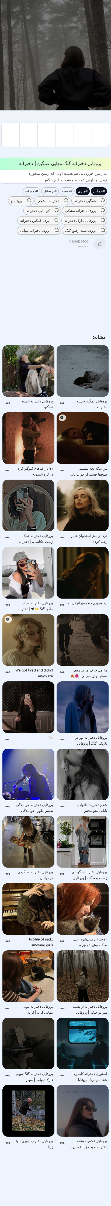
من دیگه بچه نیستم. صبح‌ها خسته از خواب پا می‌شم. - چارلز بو (90, 471)
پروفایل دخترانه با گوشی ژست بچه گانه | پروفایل (89, 875)
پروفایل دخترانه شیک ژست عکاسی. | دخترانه (36, 538)
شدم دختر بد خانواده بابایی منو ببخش (92, 807)
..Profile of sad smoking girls (41, 942)
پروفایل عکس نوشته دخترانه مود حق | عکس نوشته (90, 1144)
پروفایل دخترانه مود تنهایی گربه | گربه (38, 1009)
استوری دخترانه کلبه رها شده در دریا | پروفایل (89, 1076)
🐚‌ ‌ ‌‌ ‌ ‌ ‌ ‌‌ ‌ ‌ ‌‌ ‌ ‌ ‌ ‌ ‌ (45, 737)
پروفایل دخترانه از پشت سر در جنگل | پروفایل (89, 1009)
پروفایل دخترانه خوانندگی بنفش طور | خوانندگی (34, 807)
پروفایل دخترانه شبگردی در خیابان (35, 875)
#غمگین (99, 191)
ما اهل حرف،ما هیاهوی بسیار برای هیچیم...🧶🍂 (88, 673)
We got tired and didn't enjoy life (34, 673)
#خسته (67, 191)
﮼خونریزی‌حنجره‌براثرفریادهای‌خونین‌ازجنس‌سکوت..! (87, 603)
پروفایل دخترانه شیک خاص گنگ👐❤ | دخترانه (35, 606)
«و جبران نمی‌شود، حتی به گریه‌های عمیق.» (89, 942)
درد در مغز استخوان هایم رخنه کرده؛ (89, 538)
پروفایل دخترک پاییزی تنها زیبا (34, 1144)
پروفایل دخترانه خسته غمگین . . (37, 404)
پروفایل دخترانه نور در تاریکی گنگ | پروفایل (91, 740)
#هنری (83, 191)
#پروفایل (50, 191)
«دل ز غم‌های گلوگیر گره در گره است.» (35, 471)
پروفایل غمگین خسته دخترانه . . (92, 404)
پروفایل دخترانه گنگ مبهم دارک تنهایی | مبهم (34, 1076)
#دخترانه (31, 191)
